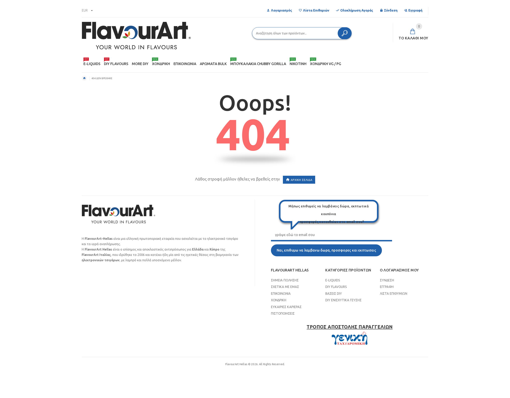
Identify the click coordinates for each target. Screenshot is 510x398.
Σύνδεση (390, 10)
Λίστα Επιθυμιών (316, 10)
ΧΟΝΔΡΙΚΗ (278, 300)
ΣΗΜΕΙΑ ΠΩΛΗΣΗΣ (285, 280)
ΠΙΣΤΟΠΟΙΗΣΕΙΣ (283, 313)
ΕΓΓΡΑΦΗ (387, 287)
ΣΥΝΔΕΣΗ (387, 280)
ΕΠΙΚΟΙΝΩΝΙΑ (281, 293)
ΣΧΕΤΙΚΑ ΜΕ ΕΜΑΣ (285, 287)
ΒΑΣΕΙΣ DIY (333, 293)
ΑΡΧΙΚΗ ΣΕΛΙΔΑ (301, 179)
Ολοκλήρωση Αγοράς (356, 10)
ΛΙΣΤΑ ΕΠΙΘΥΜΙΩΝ (393, 293)
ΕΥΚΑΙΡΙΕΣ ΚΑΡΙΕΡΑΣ (286, 307)
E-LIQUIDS (332, 280)
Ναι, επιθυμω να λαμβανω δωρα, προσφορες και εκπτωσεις (326, 250)
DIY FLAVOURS (336, 287)
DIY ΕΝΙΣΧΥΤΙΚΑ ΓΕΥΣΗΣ (343, 300)
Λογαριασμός (281, 10)
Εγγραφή (415, 10)
